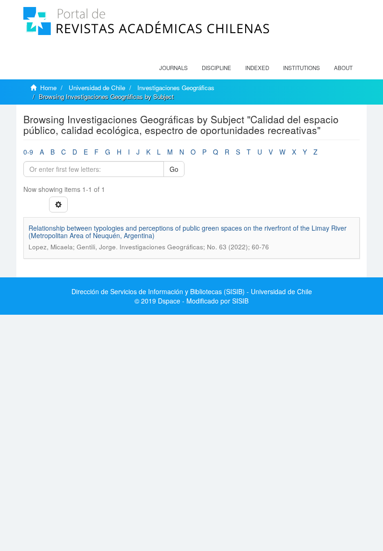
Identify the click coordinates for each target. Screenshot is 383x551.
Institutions (301, 67)
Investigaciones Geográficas (175, 87)
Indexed (257, 67)
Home (48, 87)
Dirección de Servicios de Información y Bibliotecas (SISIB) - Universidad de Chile (191, 291)
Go (174, 169)
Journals (173, 67)
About (343, 67)
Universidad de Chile (97, 87)
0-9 (28, 151)
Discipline (216, 67)
